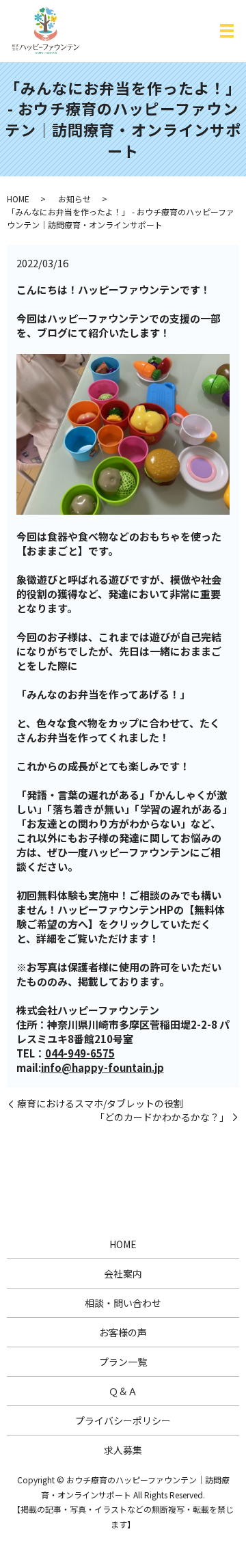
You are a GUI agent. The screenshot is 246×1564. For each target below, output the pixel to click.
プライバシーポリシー (123, 1420)
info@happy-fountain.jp (102, 1067)
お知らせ (74, 198)
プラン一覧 (123, 1361)
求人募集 (123, 1450)
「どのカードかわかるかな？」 (162, 1117)
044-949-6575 (80, 1053)
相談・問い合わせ (123, 1303)
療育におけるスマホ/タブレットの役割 (100, 1103)
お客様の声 (123, 1332)
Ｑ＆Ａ (123, 1391)
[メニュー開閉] (227, 31)
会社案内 (123, 1273)
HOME (18, 198)
